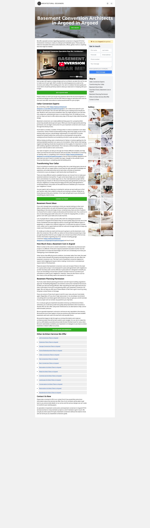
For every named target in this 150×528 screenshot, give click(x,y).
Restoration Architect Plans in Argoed (50, 388)
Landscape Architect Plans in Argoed (50, 380)
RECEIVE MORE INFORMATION (62, 330)
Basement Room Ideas (96, 87)
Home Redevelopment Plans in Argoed (50, 350)
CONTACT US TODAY (62, 199)
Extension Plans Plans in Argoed (48, 342)
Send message (100, 72)
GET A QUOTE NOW (62, 92)
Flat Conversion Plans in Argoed (48, 359)
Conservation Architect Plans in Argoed (50, 384)
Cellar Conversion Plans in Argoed (49, 355)
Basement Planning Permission (98, 94)
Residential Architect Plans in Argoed (50, 392)
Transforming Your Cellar (96, 84)
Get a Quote (75, 28)
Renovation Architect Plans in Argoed (50, 367)
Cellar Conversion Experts (97, 82)
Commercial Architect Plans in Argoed (50, 376)
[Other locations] (107, 3)
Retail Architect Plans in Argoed (48, 371)
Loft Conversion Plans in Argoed (48, 338)
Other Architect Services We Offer (99, 97)
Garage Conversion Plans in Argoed (49, 346)
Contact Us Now (94, 99)
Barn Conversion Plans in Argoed (49, 363)
